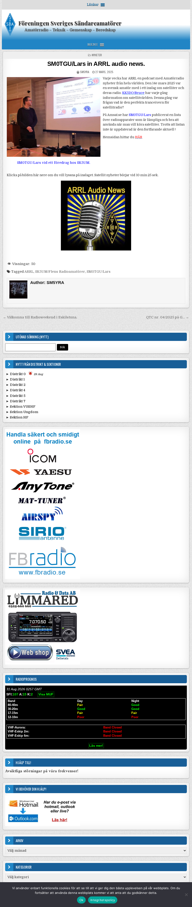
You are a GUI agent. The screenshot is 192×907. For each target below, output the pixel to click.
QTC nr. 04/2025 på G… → (167, 317)
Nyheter (97, 55)
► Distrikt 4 (15, 390)
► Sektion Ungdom (22, 412)
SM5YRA (84, 72)
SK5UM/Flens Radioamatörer (60, 271)
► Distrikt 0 (24, 374)
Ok (81, 900)
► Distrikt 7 (16, 401)
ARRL (28, 271)
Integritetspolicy (102, 900)
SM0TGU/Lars (99, 271)
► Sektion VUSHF (20, 406)
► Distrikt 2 (16, 385)
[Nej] (186, 894)
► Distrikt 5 (15, 396)
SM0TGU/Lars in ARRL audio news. (96, 63)
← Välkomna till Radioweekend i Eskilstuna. (40, 317)
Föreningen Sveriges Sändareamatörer (70, 23)
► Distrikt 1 (15, 379)
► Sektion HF (17, 417)
